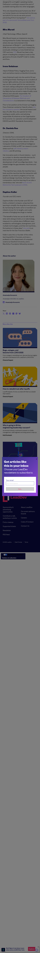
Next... (20, 489)
